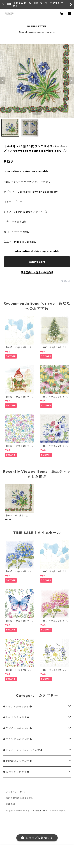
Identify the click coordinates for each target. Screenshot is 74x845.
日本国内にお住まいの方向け (37, 272)
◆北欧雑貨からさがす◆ (17, 761)
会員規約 (10, 804)
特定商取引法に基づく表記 (19, 798)
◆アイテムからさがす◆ (17, 706)
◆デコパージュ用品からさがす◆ (23, 750)
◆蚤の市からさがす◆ (16, 772)
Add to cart (37, 262)
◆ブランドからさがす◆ (17, 739)
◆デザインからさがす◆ (17, 728)
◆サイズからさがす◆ (16, 717)
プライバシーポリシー (17, 792)
